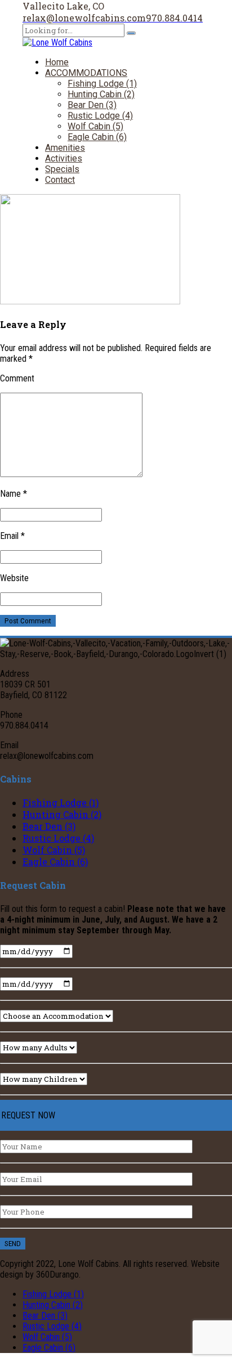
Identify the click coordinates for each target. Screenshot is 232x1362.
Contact (60, 179)
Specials (62, 169)
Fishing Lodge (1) (102, 83)
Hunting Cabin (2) (101, 94)
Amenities (65, 147)
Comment (17, 378)
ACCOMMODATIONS (86, 73)
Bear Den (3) (92, 105)
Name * (13, 493)
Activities (63, 158)
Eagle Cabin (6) (97, 137)
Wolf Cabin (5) (95, 126)
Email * (12, 536)
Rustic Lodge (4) (100, 115)
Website (14, 578)
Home (57, 62)
